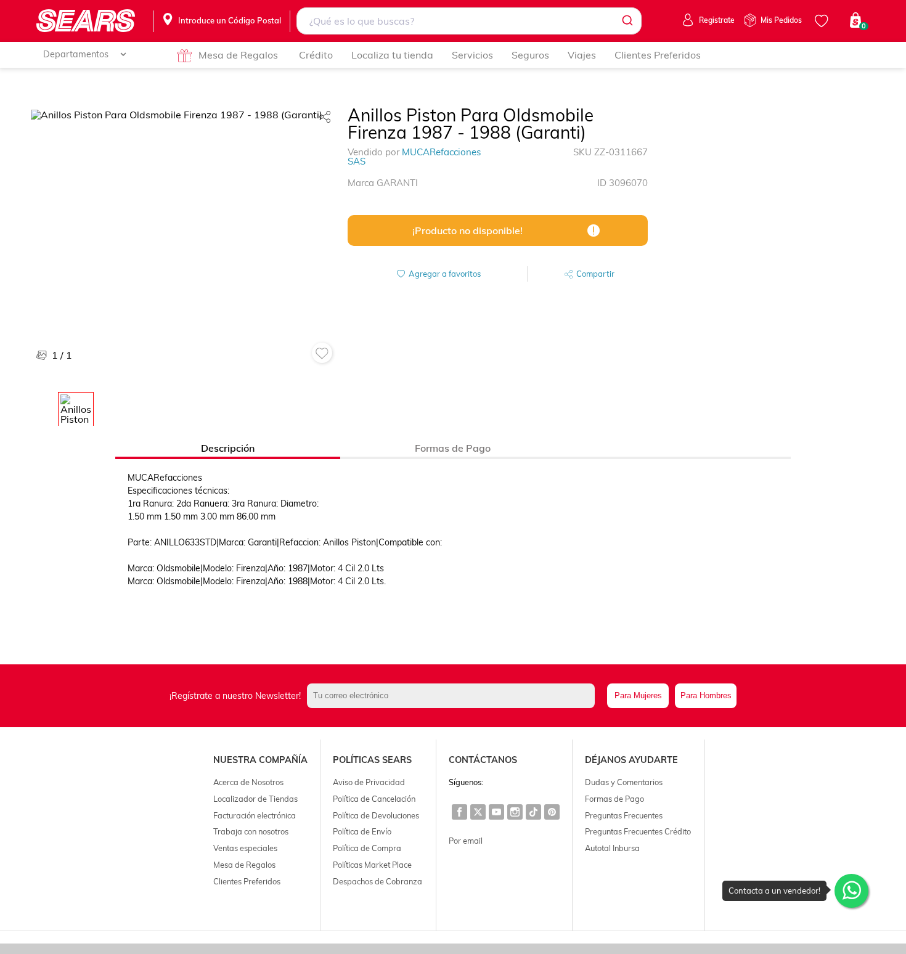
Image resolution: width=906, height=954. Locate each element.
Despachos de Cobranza (377, 881)
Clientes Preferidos (657, 55)
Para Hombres (706, 695)
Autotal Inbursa (612, 848)
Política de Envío (362, 831)
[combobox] (468, 21)
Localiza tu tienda (392, 55)
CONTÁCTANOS (483, 759)
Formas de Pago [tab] (453, 448)
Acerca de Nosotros (248, 782)
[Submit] (626, 21)
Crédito (316, 55)
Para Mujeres (638, 695)
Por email (466, 841)
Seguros (530, 55)
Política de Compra (367, 848)
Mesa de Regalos (238, 55)
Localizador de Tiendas (255, 799)
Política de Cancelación (374, 799)
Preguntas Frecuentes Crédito (638, 831)
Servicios (472, 55)
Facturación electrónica (254, 815)
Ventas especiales (245, 848)
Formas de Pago (614, 799)
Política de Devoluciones (376, 815)
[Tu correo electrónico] (454, 695)
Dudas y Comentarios (624, 782)
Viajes (582, 55)
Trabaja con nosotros (250, 831)
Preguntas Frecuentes (624, 815)
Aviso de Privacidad (369, 782)
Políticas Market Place (372, 865)
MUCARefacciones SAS (414, 156)
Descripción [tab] (228, 448)
